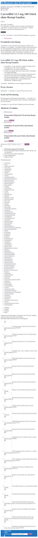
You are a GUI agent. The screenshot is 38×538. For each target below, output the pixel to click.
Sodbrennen (7, 282)
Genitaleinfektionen (9, 215)
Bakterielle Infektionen (10, 178)
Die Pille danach (8, 199)
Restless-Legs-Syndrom (10, 270)
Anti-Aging (7, 167)
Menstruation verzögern (10, 248)
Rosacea (6, 271)
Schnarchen (7, 276)
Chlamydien (7, 188)
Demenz (6, 193)
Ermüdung (7, 205)
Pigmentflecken (8, 259)
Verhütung (7, 295)
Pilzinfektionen (8, 260)
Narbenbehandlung (9, 254)
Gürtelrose (7, 210)
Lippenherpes (8, 245)
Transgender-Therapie (10, 290)
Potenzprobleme (8, 262)
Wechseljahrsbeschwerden (11, 303)
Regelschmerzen (8, 268)
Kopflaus (6, 237)
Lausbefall (7, 241)
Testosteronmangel (9, 289)
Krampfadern (8, 240)
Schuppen (7, 278)
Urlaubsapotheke (9, 293)
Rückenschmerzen (9, 265)
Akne (5, 164)
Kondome (7, 235)
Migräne (6, 249)
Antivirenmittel (8, 174)
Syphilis (6, 287)
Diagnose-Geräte (9, 197)
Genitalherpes (8, 216)
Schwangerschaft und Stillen (12, 279)
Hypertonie (10, 6)
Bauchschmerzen (9, 180)
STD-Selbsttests (8, 286)
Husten (6, 230)
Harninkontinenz (9, 226)
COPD (6, 191)
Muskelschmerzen (9, 252)
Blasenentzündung (9, 182)
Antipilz (6, 172)
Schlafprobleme (8, 275)
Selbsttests (7, 281)
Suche (6, 532)
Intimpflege (7, 234)
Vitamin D (7, 298)
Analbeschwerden (9, 166)
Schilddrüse (7, 273)
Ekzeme (6, 204)
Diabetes (6, 196)
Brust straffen (8, 185)
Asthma (6, 175)
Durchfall (7, 202)
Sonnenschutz (8, 284)
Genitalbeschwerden (10, 213)
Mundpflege (7, 251)
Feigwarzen (7, 207)
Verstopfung (7, 297)
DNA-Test (7, 200)
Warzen (6, 301)
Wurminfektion (8, 304)
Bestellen (3, 32)
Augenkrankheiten (9, 177)
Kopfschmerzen (8, 238)
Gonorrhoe (7, 219)
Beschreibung (8, 38)
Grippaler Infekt (8, 221)
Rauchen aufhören (9, 267)
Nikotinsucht (7, 257)
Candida (6, 186)
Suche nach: (4, 144)
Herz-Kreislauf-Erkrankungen (12, 227)
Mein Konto (7, 531)
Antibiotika (7, 171)
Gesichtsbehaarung (9, 218)
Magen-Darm (8, 246)
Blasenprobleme (8, 183)
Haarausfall (7, 224)
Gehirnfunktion (8, 211)
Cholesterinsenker (9, 189)
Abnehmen (7, 163)
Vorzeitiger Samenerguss (11, 300)
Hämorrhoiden (8, 223)
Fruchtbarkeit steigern (10, 208)
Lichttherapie (8, 243)
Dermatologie (8, 194)
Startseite (3, 6)
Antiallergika (7, 169)
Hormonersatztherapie (10, 229)
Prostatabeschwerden (10, 263)
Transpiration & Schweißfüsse (12, 292)
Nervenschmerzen (9, 256)
